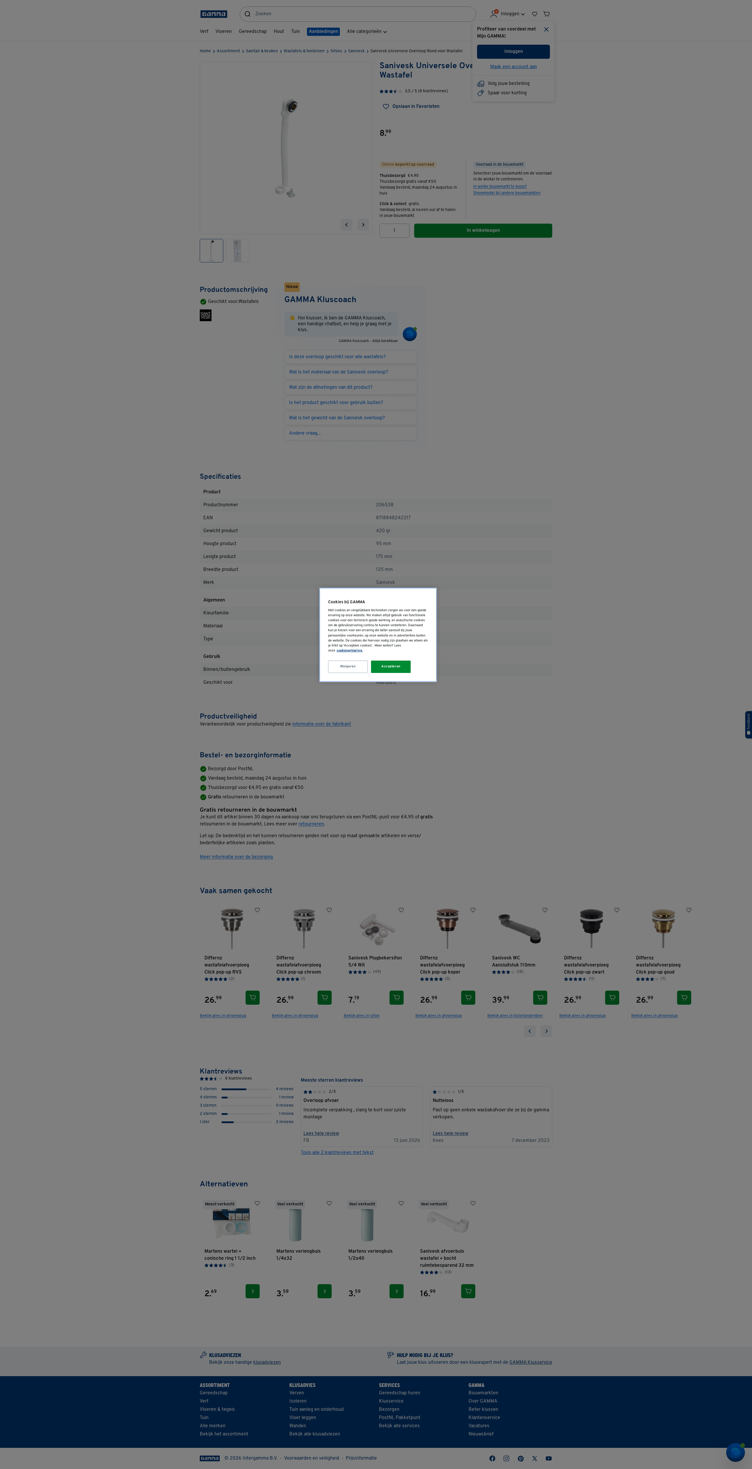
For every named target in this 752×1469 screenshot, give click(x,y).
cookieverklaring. (350, 650)
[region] (378, 635)
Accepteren (391, 666)
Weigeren (348, 666)
